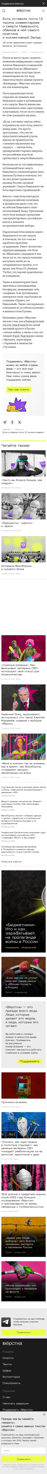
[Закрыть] (43, 3)
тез (4, 200)
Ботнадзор (10, 83)
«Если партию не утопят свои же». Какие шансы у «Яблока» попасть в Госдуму (21, 982)
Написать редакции (16, 1403)
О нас (6, 1397)
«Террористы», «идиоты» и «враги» (17, 524)
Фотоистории (11, 1377)
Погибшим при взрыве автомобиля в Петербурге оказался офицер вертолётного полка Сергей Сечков (20, 849)
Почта (6, 1450)
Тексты (18, 488)
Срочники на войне (14, 1102)
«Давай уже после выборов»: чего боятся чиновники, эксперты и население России (20, 1242)
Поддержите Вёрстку (12, 3)
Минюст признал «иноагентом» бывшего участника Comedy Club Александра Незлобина (21, 804)
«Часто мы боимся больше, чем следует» (21, 482)
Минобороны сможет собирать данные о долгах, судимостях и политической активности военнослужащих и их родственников (21, 819)
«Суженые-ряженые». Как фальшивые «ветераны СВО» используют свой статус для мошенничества (20, 670)
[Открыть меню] (43, 10)
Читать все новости (11, 861)
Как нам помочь (18, 389)
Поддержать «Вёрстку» (18, 1410)
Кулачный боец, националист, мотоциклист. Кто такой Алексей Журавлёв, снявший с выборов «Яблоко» (23, 719)
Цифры (7, 1370)
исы (8, 200)
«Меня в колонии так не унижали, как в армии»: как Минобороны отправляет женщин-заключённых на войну (23, 768)
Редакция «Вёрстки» (11, 52)
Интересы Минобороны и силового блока (16, 567)
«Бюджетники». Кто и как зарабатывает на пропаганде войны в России (21, 933)
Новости (8, 1358)
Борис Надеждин (23, 336)
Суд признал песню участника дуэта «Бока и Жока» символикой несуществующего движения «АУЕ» (23, 790)
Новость (24, 52)
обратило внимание (14, 250)
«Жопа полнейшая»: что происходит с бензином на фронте (21, 1288)
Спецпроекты (12, 947)
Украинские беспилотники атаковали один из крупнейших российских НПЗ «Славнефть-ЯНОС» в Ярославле (23, 835)
